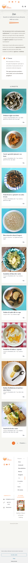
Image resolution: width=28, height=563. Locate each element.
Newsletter (8, 507)
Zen (17, 117)
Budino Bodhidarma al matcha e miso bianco (14, 371)
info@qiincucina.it (9, 499)
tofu (14, 432)
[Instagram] (4, 464)
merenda (10, 119)
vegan (18, 119)
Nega (14, 558)
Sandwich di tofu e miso (14, 413)
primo (21, 237)
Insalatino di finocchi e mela (14, 258)
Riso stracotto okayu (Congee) (14, 219)
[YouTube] (6, 464)
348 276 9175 (9, 503)
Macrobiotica (12, 117)
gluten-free (5, 119)
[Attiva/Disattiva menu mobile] (25, 6)
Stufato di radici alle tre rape (14, 296)
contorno (21, 158)
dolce (20, 392)
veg (16, 119)
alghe (22, 117)
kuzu (9, 160)
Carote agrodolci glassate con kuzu (14, 138)
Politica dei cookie (14, 561)
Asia (9, 117)
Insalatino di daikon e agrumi (14, 333)
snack (13, 119)
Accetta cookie (14, 554)
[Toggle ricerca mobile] (22, 6)
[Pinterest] (9, 464)
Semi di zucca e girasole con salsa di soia (14, 179)
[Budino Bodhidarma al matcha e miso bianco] (14, 373)
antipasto (21, 430)
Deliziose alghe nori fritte (14, 100)
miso (22, 392)
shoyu (12, 432)
